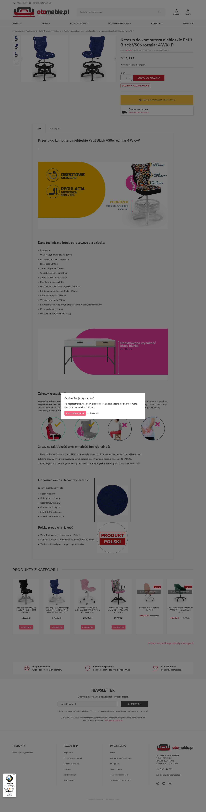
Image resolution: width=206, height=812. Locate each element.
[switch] (9, 794)
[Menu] (14, 775)
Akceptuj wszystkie (75, 413)
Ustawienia (93, 413)
